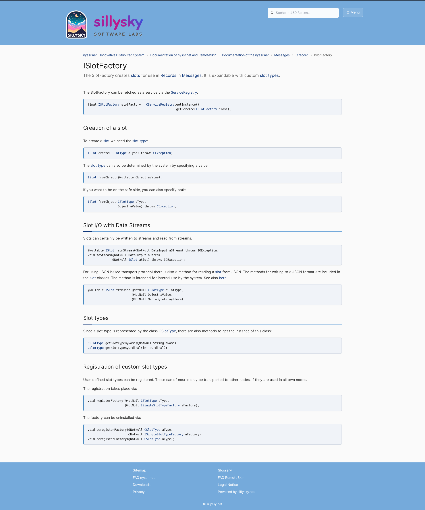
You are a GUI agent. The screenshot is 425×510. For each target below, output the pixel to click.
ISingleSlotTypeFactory (160, 405)
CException (162, 153)
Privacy (139, 492)
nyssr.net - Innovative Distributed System (114, 55)
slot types (269, 75)
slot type (139, 141)
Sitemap (139, 470)
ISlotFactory (109, 104)
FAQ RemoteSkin (231, 477)
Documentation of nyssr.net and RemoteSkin (183, 55)
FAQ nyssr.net (144, 477)
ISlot (92, 153)
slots (135, 75)
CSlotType (119, 153)
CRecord (302, 55)
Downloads (142, 485)
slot (106, 141)
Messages (282, 55)
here (222, 278)
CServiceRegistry (160, 104)
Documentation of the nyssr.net (245, 55)
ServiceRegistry (184, 92)
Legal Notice (228, 485)
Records (168, 75)
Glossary (225, 470)
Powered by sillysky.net (236, 492)
